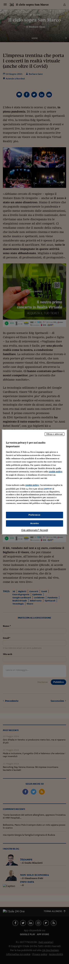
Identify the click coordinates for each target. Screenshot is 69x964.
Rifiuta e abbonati (54, 434)
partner (48, 488)
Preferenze (34, 515)
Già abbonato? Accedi (34, 530)
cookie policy (55, 471)
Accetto (34, 523)
